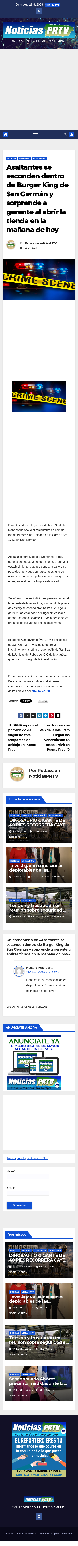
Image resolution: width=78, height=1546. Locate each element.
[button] (65, 134)
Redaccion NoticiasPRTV (41, 243)
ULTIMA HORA (39, 158)
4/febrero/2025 (23, 1390)
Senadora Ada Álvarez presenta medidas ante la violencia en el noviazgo (36, 1383)
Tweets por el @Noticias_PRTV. (27, 1158)
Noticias (11, 158)
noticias (14, 816)
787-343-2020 (41, 691)
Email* (11, 1187)
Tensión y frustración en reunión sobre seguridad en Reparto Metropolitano (39, 910)
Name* (11, 1171)
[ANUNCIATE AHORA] (34, 1062)
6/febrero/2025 (23, 1307)
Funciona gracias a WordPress (22, 1533)
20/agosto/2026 (23, 1266)
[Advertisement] (39, 89)
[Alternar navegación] (36, 135)
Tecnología (40, 816)
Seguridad (24, 158)
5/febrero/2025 (23, 1349)
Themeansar (66, 1533)
